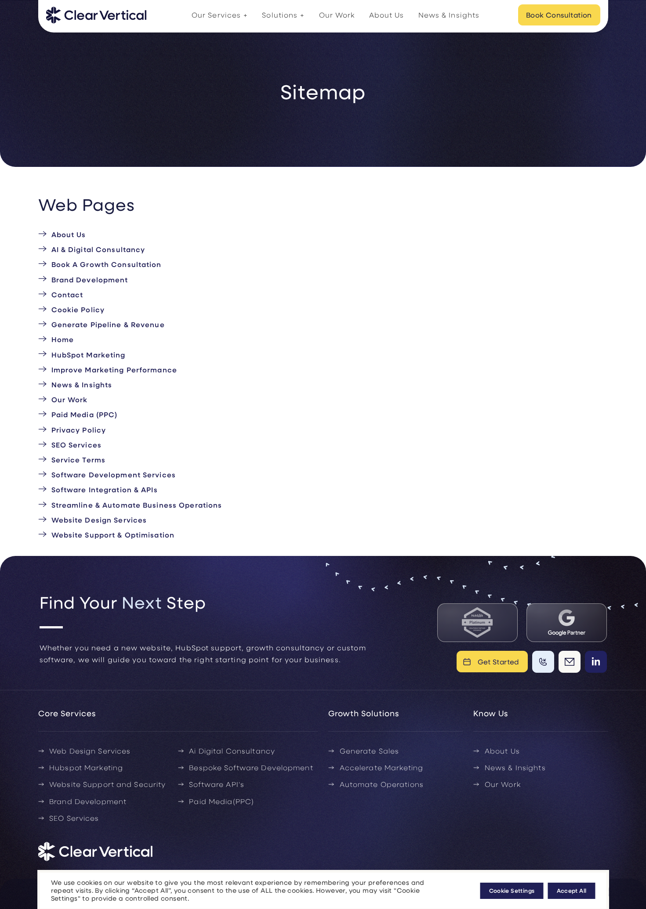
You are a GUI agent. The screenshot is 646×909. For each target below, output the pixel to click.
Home (62, 339)
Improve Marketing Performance (114, 369)
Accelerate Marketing (381, 767)
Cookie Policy (78, 309)
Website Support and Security (107, 784)
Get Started (498, 661)
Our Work (337, 14)
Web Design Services (90, 750)
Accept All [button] (572, 891)
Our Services (216, 14)
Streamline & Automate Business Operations (136, 504)
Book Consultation (559, 14)
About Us (386, 14)
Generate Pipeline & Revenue (108, 324)
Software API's (216, 784)
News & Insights (449, 14)
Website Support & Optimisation (113, 534)
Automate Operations (382, 784)
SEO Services (76, 444)
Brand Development (89, 279)
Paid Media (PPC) (84, 414)
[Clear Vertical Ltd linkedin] (596, 662)
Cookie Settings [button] (512, 891)
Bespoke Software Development (251, 767)
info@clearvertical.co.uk (570, 662)
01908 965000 (543, 662)
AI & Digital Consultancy (98, 249)
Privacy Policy (78, 429)
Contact (67, 294)
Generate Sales (369, 750)
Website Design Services (99, 519)
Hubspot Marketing (86, 767)
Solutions (280, 14)
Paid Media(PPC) (221, 801)
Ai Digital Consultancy (232, 750)
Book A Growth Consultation (106, 264)
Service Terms (78, 459)
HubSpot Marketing (88, 354)
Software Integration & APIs (104, 489)
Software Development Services (113, 474)
